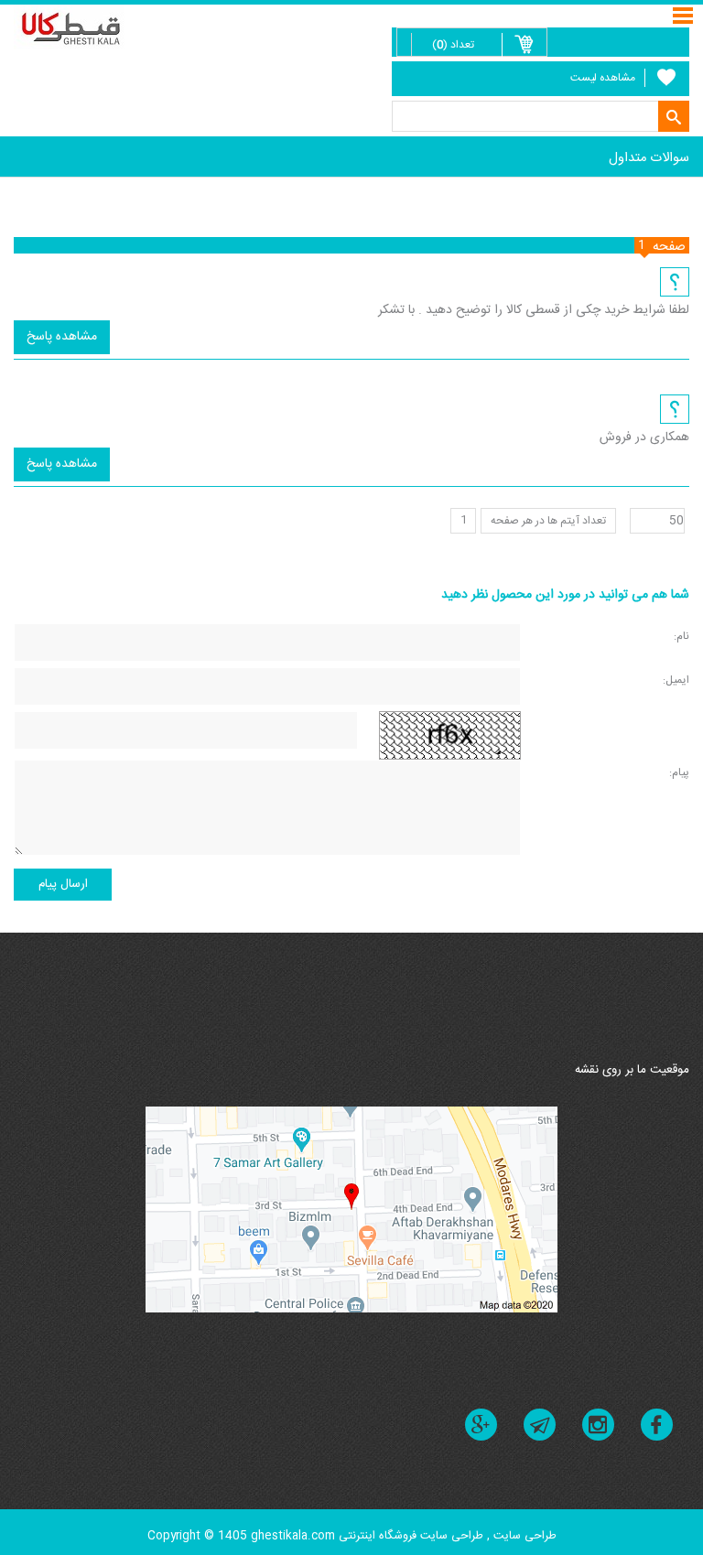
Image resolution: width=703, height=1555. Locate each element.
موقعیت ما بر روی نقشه (632, 1070)
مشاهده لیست (602, 78)
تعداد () (453, 45)
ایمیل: (676, 679)
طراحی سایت (523, 1536)
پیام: (679, 772)
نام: (681, 635)
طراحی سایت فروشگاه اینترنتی (411, 1536)
